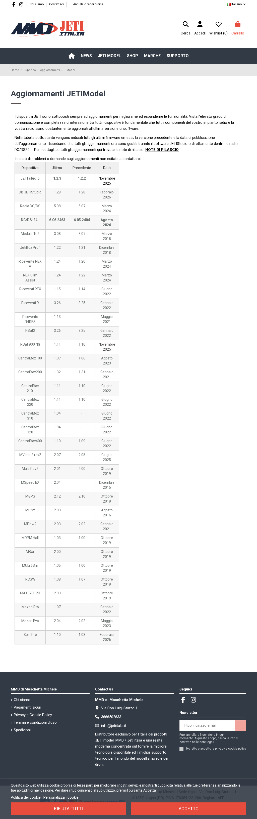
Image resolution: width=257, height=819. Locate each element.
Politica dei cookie (26, 797)
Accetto (189, 808)
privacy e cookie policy (230, 748)
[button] (109, 55)
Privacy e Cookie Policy (33, 715)
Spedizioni (22, 730)
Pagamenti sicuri (27, 707)
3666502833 (111, 717)
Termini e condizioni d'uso (35, 722)
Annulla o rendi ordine (88, 4)
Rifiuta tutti (68, 808)
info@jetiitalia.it (113, 725)
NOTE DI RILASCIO (162, 149)
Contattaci (56, 4)
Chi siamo (37, 4)
